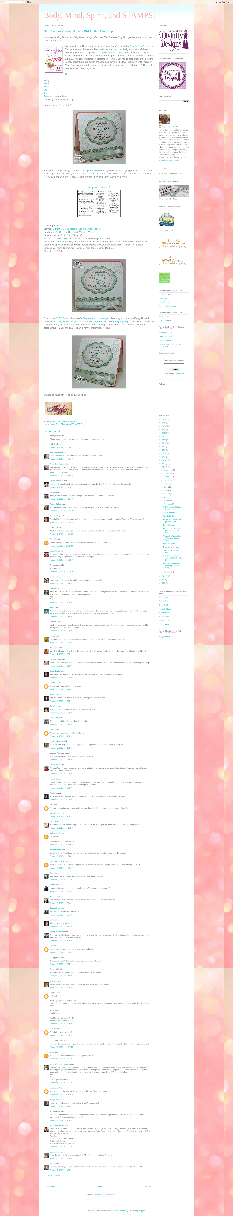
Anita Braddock (56, 464)
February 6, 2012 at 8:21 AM (61, 1106)
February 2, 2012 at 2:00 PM (61, 642)
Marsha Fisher (164, 613)
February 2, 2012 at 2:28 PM (61, 654)
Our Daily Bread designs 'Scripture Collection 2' (77, 229)
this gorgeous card (97, 321)
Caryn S (53, 539)
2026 (164, 419)
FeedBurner (179, 374)
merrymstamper (56, 452)
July (166, 487)
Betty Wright (55, 821)
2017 (164, 450)
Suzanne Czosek (165, 333)
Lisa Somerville (165, 320)
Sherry (52, 885)
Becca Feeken (55, 850)
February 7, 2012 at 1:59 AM (61, 1147)
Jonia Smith (163, 605)
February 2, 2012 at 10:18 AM (61, 487)
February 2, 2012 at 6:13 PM (61, 736)
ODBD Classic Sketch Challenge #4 (172, 508)
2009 (164, 583)
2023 (164, 430)
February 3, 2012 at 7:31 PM (61, 976)
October (167, 477)
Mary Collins (164, 617)
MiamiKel (54, 551)
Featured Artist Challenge (95, 318)
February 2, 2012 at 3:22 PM (61, 689)
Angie (46, 96)
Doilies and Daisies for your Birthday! (172, 520)
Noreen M (54, 718)
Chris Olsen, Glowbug (59, 1064)
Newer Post (50, 1186)
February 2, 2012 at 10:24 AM (61, 511)
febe (51, 805)
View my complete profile (169, 160)
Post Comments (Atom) (104, 1194)
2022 (164, 433)
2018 (164, 447)
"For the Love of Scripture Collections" (110, 52)
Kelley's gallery (120, 321)
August (167, 484)
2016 (164, 453)
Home (99, 1186)
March (166, 501)
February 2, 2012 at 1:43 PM (61, 617)
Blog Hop (64, 424)
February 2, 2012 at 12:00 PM (61, 560)
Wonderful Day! (169, 516)
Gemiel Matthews (166, 336)
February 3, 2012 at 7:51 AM (61, 927)
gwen (52, 1052)
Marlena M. (54, 1152)
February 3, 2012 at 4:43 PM (61, 952)
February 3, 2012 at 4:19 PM (61, 941)
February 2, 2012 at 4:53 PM (61, 713)
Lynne (52, 730)
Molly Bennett (164, 637)
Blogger (142, 1211)
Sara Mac (53, 706)
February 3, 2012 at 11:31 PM (61, 1047)
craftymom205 (55, 833)
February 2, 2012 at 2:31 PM (61, 666)
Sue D (52, 1029)
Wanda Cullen (55, 504)
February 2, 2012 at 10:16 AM (61, 476)
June (166, 490)
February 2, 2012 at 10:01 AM (61, 447)
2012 (164, 467)
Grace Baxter (55, 671)
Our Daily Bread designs (65, 321)
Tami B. (53, 683)
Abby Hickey (164, 597)
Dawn (52, 920)
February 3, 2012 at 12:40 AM (61, 868)
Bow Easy (63, 241)
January (167, 572)
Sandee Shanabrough (167, 306)
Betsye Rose (55, 1100)
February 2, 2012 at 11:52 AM (61, 546)
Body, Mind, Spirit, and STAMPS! (99, 15)
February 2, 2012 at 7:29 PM (61, 774)
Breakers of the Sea (171, 547)
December (168, 470)
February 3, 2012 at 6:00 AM (61, 903)
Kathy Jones (55, 896)
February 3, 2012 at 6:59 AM (61, 915)
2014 (164, 460)
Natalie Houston (165, 620)
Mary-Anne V (55, 1088)
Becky (52, 492)
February (167, 504)
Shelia (52, 981)
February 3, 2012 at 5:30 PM (61, 964)
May (166, 494)
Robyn (52, 793)
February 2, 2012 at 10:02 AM (61, 459)
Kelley (52, 1164)
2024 (164, 426)
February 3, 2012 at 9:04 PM (61, 1024)
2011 (164, 576)
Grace (52, 589)
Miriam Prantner (56, 481)
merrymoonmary (121, 1211)
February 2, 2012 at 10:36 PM (61, 845)
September (168, 480)
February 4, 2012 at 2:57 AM (61, 1059)
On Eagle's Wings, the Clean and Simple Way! (172, 538)
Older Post (148, 1186)
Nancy (52, 636)
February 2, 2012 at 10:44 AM (61, 523)
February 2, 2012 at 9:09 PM (61, 800)
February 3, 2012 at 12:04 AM (61, 856)
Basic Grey (66, 235)
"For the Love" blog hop (141, 46)
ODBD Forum (62, 318)
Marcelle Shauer (165, 609)
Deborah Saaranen (57, 861)
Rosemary (54, 694)
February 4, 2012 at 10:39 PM (61, 1095)
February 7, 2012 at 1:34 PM (61, 1158)
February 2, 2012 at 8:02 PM (61, 788)
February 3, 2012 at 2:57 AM (61, 891)
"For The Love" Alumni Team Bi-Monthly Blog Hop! (173, 558)
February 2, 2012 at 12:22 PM (61, 572)
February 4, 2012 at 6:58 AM (61, 1083)
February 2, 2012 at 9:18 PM (61, 816)
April (166, 497)
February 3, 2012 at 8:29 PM (61, 988)
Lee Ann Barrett (56, 741)
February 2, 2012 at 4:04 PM (61, 701)
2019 (164, 443)
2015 (164, 457)
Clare (52, 577)
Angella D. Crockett (170, 127)
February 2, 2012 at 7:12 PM (61, 748)
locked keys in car (57, 813)
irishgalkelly (55, 516)
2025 (164, 423)
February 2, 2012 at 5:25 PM (61, 725)
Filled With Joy (169, 525)
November (168, 473)
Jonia (52, 608)
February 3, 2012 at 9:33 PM (61, 1035)
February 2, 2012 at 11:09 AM (61, 534)
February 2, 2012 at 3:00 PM (61, 678)
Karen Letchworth (57, 1126)
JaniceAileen (55, 908)
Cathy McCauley (165, 295)
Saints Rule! (55, 765)
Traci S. (53, 993)
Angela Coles (164, 601)
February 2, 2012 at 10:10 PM (61, 828)
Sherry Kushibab (57, 932)
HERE (60, 40)
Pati (51, 873)
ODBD (71, 424)
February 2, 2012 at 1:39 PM (61, 603)
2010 (164, 580)
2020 (164, 440)
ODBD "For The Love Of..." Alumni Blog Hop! (171, 530)
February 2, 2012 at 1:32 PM (61, 583)
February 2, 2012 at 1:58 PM (61, 631)
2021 (164, 436)
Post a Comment (53, 1175)
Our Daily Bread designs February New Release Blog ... (173, 565)
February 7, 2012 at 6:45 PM (61, 1170)
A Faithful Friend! (170, 513)
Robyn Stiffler (164, 624)
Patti (52, 946)
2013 (164, 464)
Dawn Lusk (163, 298)
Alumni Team (55, 424)
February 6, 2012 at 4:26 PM (61, 1120)
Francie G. (54, 648)
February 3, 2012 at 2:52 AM (61, 880)
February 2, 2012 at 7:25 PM (61, 760)
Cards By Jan (55, 659)
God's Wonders (169, 543)
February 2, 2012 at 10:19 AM (61, 499)
